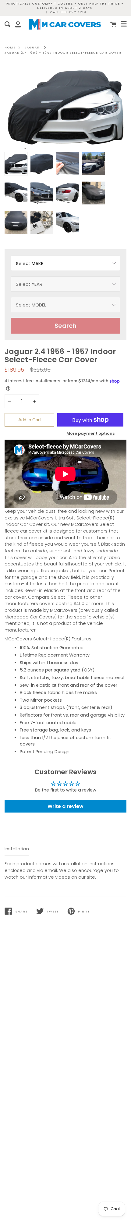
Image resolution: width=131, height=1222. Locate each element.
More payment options (90, 433)
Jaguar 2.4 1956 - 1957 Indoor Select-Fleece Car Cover (63, 53)
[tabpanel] (65, 106)
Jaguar (32, 47)
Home (10, 47)
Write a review (65, 806)
